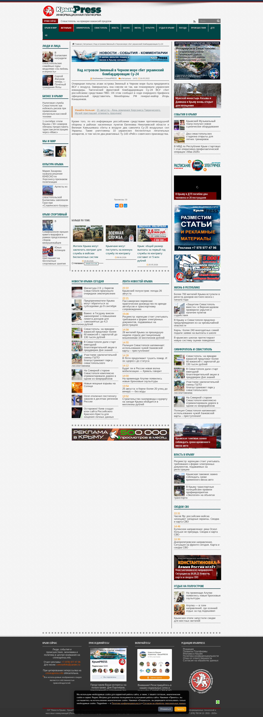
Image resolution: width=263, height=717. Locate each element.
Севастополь (100, 27)
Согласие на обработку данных (200, 660)
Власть (115, 27)
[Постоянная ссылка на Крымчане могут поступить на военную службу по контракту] (121, 240)
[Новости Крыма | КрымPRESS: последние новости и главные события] (72, 16)
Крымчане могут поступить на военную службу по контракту (119, 250)
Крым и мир (51, 27)
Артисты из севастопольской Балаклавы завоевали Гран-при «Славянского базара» (55, 196)
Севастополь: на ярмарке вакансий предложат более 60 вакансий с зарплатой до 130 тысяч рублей (100, 333)
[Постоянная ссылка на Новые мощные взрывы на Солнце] (77, 392)
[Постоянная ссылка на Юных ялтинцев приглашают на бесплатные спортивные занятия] (47, 256)
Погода (182, 27)
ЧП (46, 35)
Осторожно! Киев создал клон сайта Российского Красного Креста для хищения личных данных (99, 412)
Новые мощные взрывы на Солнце (100, 385)
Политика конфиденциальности (201, 656)
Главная (78, 44)
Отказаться (165, 709)
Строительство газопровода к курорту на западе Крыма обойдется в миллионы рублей (144, 402)
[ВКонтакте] (117, 205)
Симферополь (83, 27)
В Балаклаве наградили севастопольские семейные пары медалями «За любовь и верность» (55, 62)
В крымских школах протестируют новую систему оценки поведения (194, 339)
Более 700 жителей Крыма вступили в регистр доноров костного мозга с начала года (197, 297)
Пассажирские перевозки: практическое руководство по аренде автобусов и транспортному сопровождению (144, 305)
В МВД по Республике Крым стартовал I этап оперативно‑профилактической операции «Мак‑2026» (197, 149)
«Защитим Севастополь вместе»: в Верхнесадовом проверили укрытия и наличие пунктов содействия (196, 310)
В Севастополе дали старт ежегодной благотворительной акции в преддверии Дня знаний (100, 346)
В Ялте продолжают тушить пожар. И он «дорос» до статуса (144, 359)
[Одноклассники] (121, 205)
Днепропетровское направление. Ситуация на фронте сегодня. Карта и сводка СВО (196, 545)
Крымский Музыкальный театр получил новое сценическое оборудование (202, 124)
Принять (180, 709)
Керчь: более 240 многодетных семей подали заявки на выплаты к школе (196, 331)
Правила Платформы (195, 651)
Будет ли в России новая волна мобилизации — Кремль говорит (142, 370)
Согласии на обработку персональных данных (164, 703)
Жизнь (138, 27)
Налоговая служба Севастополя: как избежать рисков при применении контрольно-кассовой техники (54, 110)
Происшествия (198, 27)
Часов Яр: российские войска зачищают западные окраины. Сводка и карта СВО (196, 519)
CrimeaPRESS (110, 78)
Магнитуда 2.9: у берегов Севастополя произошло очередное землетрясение (99, 291)
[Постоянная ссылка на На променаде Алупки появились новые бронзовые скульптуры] (179, 601)
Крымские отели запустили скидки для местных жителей (195, 619)
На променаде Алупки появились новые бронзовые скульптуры (142, 380)
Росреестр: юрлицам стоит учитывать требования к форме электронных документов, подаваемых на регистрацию (145, 320)
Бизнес (126, 27)
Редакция (188, 649)
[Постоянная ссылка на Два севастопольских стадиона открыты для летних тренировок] (179, 142)
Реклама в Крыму (193, 653)
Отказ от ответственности (197, 658)
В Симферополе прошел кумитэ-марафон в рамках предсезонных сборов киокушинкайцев (55, 232)
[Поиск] (218, 21)
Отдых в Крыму (166, 27)
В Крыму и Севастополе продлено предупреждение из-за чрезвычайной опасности (196, 323)
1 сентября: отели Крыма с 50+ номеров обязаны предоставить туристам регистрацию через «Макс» (55, 127)
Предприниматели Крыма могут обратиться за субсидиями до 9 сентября (100, 303)
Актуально (66, 27)
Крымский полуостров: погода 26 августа (142, 292)
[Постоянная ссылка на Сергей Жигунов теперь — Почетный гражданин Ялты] (47, 84)
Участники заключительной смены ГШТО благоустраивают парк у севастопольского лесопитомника (94, 360)
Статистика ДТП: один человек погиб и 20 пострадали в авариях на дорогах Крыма (194, 193)
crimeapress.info (54, 673)
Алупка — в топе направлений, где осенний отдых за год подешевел (201, 608)
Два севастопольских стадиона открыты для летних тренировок (199, 136)
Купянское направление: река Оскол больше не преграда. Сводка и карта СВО (196, 532)
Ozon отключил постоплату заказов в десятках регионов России (101, 399)
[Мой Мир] (125, 205)
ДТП (212, 27)
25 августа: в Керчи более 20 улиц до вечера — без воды (144, 390)
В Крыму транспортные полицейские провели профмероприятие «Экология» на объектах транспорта (193, 440)
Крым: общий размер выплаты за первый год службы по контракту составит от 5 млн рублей (151, 253)
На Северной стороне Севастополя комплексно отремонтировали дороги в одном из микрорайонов (100, 374)
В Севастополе (69, 21)
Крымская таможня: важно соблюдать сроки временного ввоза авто (201, 477)
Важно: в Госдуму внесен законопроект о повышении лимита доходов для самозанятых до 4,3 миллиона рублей (94, 319)
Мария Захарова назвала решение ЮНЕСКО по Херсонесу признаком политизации (54, 176)
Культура (150, 27)
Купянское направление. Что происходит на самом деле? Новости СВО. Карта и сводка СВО (194, 573)
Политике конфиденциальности (126, 703)
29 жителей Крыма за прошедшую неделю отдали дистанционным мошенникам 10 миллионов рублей (143, 335)
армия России (91, 263)
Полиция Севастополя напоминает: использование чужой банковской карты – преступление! (143, 348)
